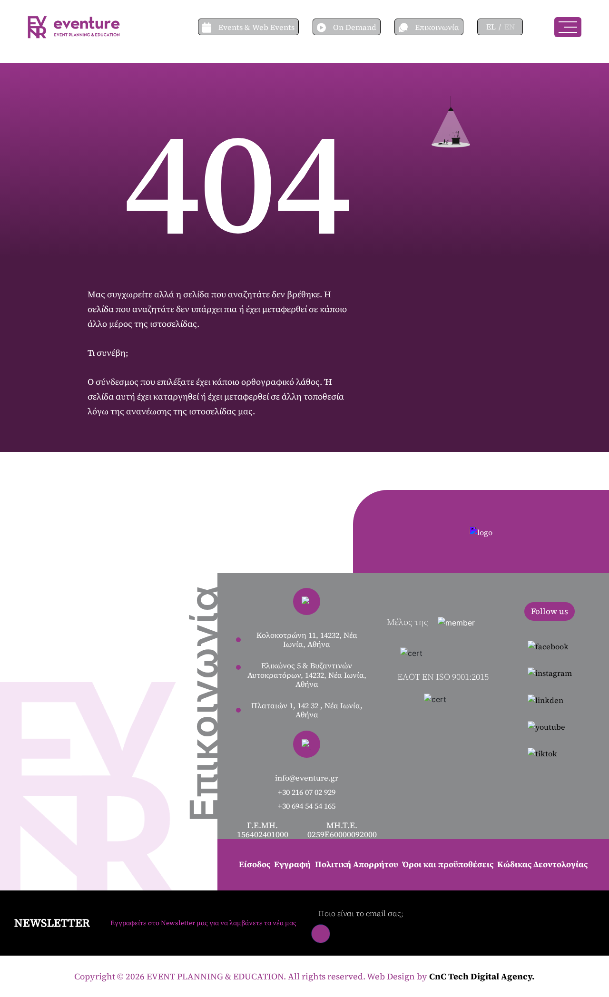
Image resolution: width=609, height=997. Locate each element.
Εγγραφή (292, 864)
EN (509, 26)
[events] (210, 27)
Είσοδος (254, 864)
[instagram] (550, 672)
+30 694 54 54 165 (306, 806)
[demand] (325, 27)
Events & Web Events (256, 27)
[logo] (74, 26)
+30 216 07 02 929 (306, 792)
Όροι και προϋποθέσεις (447, 864)
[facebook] (550, 646)
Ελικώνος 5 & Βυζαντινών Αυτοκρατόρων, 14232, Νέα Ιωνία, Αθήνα (306, 675)
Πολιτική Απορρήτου (356, 864)
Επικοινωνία (437, 27)
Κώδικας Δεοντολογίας (542, 864)
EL (491, 26)
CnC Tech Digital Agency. (482, 976)
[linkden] (550, 699)
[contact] (407, 27)
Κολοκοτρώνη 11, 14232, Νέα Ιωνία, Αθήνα (306, 640)
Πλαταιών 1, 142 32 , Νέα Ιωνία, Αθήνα (307, 710)
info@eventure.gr (306, 777)
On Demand (354, 27)
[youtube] (550, 726)
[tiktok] (550, 753)
